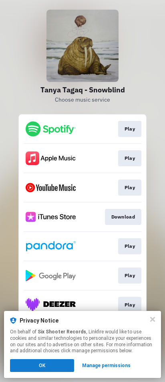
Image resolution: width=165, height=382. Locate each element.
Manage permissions (106, 365)
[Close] (152, 319)
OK (42, 365)
